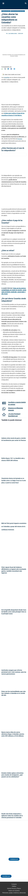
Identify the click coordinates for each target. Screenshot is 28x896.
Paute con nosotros (14, 890)
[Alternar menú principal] (3, 3)
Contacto (14, 884)
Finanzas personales (6, 11)
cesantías (6, 77)
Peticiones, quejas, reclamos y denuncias (14, 892)
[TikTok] (15, 837)
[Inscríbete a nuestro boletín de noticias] (4, 403)
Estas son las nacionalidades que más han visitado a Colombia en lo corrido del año (13, 693)
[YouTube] (18, 837)
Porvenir (19, 139)
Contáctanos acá (14, 859)
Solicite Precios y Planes (14, 888)
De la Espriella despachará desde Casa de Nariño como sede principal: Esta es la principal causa (13, 612)
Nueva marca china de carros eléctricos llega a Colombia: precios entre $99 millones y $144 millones (12, 734)
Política (14, 886)
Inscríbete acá (6, 876)
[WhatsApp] (2, 69)
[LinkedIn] (8, 69)
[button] (26, 4)
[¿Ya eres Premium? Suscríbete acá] (4, 414)
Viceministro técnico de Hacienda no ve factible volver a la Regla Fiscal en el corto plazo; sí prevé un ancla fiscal (13, 480)
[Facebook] (11, 69)
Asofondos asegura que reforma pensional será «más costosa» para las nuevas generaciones (13, 672)
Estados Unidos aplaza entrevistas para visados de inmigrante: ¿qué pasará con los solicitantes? (12, 775)
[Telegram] (14, 69)
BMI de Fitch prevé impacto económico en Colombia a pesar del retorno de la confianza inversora (13, 526)
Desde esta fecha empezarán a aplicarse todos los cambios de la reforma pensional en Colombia (12, 815)
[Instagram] (13, 837)
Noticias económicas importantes (17, 11)
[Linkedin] (10, 837)
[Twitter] (7, 837)
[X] (5, 69)
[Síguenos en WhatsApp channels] (4, 409)
